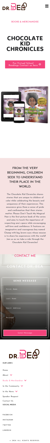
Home (5, 370)
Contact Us (8, 401)
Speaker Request (11, 396)
